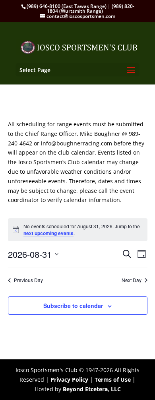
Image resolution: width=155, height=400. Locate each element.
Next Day (131, 280)
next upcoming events (48, 233)
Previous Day (28, 280)
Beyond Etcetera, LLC (92, 389)
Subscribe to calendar (73, 306)
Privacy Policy (69, 379)
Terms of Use (113, 379)
